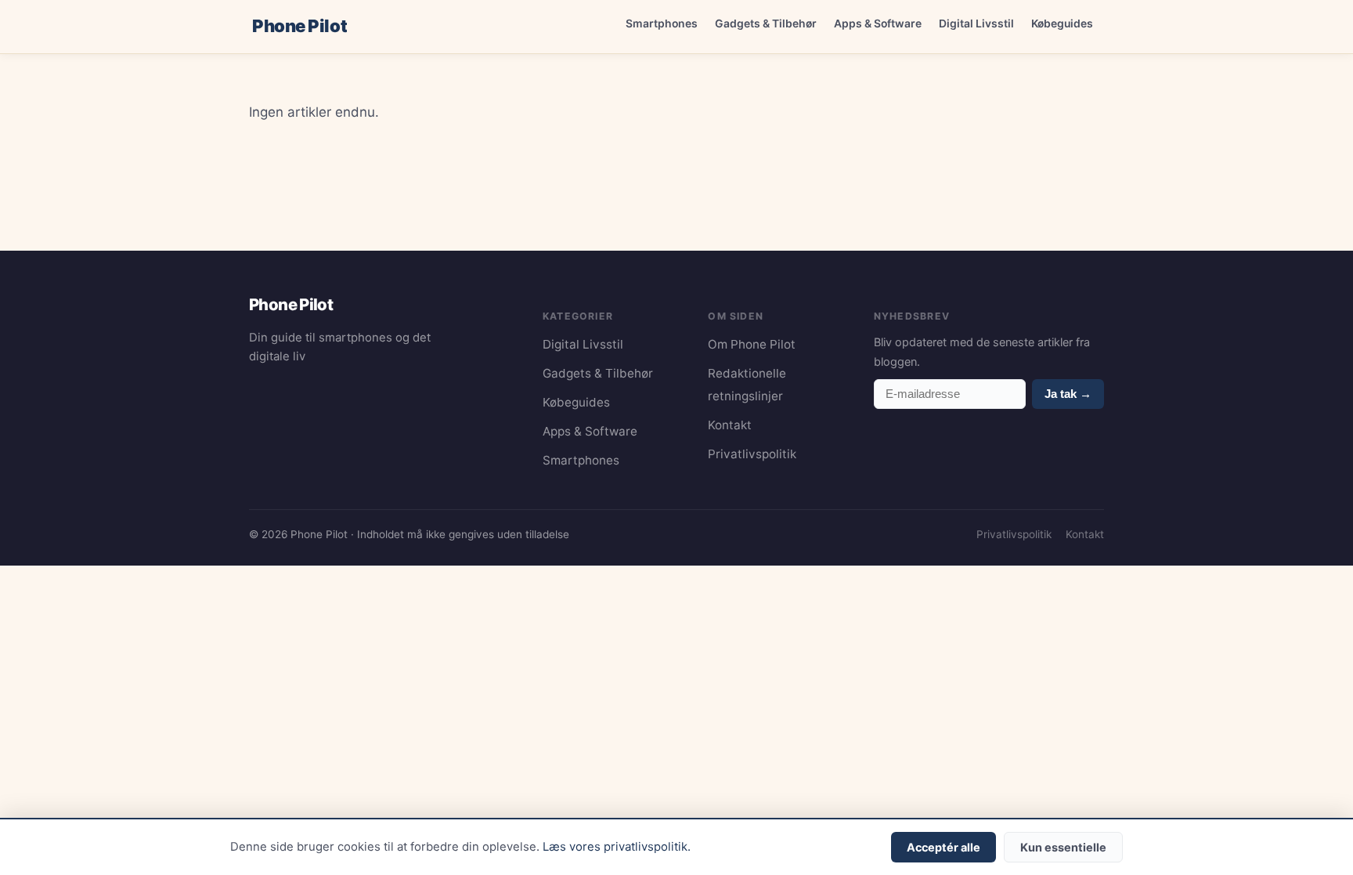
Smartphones (662, 23)
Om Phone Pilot (752, 344)
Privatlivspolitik (752, 454)
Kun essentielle (1063, 847)
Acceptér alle (943, 847)
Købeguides (1062, 23)
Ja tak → (1068, 393)
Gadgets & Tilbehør (766, 23)
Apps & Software (878, 23)
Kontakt (730, 425)
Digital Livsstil (976, 23)
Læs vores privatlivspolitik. (617, 847)
